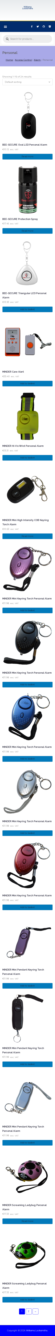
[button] (5, 26)
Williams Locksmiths (37, 1330)
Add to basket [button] (27, 309)
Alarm (37, 60)
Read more (27, 156)
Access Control (23, 60)
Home (9, 60)
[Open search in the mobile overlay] (27, 38)
